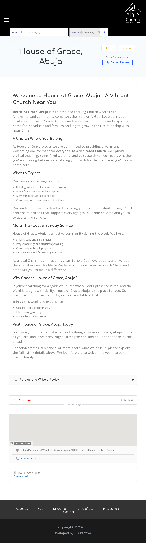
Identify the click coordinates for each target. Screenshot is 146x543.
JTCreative (82, 533)
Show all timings (73, 405)
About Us (22, 508)
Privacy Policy (112, 508)
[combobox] (85, 32)
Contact (68, 512)
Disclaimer (60, 508)
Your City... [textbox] (90, 32)
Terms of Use (85, 508)
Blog (40, 508)
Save (110, 47)
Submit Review (119, 62)
